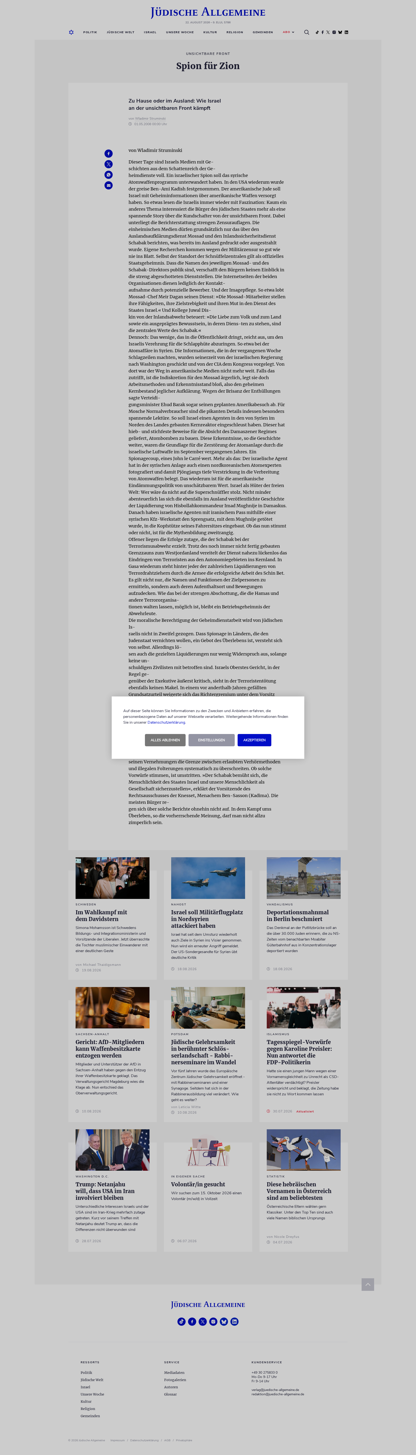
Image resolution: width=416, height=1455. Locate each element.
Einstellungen (211, 740)
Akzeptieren (254, 740)
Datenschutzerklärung (166, 722)
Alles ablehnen (165, 740)
